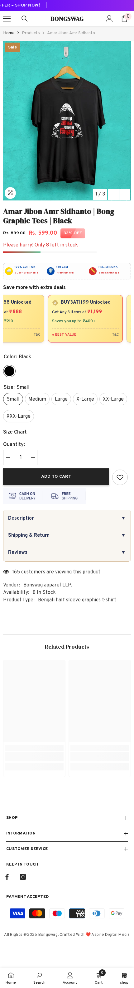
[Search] (24, 18)
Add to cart (58, 476)
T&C (34, 335)
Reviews (67, 552)
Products (31, 33)
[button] (113, 194)
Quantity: (14, 445)
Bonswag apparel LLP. (47, 585)
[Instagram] (23, 877)
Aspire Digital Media (110, 934)
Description (67, 518)
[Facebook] (7, 877)
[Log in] (109, 18)
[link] (34, 756)
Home (9, 33)
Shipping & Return (67, 535)
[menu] (7, 18)
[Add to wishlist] (120, 477)
